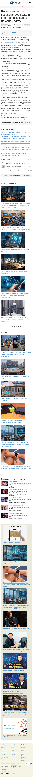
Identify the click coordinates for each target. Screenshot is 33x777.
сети (5, 758)
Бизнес (2, 748)
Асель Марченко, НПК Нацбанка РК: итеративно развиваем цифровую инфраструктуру (16, 650)
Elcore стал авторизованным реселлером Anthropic (15, 736)
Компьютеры (3, 755)
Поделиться (13, 171)
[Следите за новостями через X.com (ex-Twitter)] (7, 774)
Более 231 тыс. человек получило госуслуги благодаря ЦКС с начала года (14, 154)
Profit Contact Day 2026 (15, 481)
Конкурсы (23, 748)
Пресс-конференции (25, 758)
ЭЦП (18, 117)
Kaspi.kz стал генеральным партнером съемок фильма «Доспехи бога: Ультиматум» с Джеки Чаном (16, 714)
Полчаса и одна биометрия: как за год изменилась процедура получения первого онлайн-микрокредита (16, 354)
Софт (2, 760)
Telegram (5, 124)
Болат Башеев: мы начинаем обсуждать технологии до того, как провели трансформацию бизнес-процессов (14, 691)
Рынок (12, 747)
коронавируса (11, 42)
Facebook (27, 122)
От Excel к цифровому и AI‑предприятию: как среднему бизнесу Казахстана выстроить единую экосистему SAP (15, 444)
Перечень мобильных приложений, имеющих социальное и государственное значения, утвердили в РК (14, 296)
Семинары (23, 747)
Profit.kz (14, 32)
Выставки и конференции (26, 755)
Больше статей (16, 473)
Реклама (8, 763)
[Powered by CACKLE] (29, 159)
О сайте (3, 763)
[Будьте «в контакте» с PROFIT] (9, 774)
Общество (9, 33)
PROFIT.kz (4, 769)
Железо (2, 750)
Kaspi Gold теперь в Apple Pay (11, 542)
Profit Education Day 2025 (16, 505)
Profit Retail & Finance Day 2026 (18, 489)
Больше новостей (16, 326)
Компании (3, 754)
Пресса (13, 754)
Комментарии (5, 159)
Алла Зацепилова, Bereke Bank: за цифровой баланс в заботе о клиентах (16, 629)
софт (6, 750)
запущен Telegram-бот (13, 79)
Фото (22, 754)
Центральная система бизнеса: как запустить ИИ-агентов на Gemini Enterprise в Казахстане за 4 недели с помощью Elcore (16, 205)
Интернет (3, 747)
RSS (30, 171)
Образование (4, 752)
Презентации (24, 757)
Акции (22, 750)
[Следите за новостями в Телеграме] (4, 774)
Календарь (23, 744)
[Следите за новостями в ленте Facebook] (2, 774)
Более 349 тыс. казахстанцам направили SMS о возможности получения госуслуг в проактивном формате (16, 149)
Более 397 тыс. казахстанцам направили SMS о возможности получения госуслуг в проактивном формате (15, 143)
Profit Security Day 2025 (15, 513)
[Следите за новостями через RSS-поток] (14, 774)
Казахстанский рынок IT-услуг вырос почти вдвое (15, 562)
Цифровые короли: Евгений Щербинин (14, 670)
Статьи (13, 744)
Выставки (23, 745)
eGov (15, 99)
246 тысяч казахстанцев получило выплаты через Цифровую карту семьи (16, 133)
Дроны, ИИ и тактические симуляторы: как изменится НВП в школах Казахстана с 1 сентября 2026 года (16, 320)
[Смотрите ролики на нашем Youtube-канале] (11, 774)
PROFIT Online (14, 765)
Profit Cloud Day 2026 (15, 497)
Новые (3, 171)
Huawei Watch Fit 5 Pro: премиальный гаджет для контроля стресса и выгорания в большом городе (16, 584)
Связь (2, 745)
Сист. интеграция (4, 757)
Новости (3, 744)
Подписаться (23, 171)
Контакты (13, 763)
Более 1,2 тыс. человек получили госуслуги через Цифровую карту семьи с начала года (16, 137)
